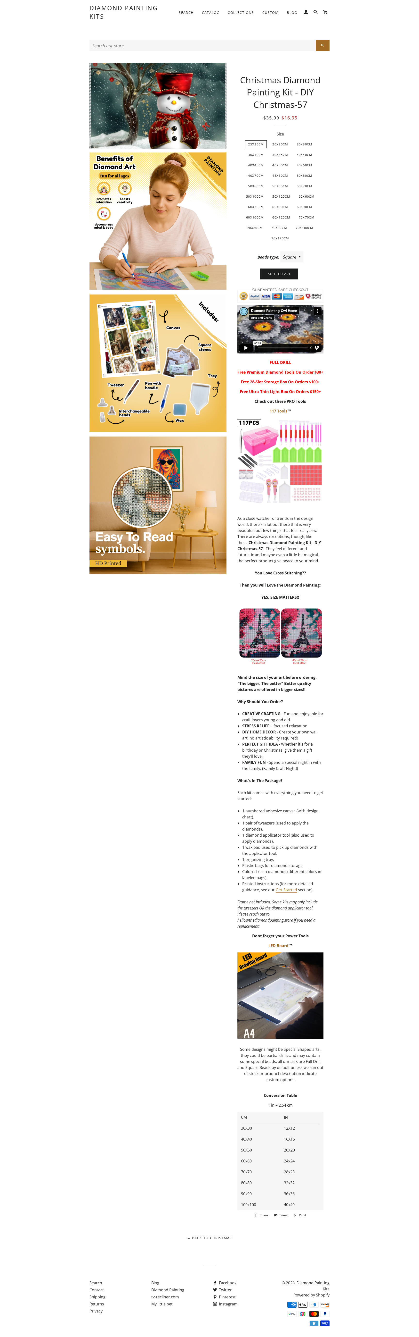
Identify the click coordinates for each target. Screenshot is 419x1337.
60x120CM (281, 217)
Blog (292, 12)
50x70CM (305, 186)
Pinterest (227, 1297)
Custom (270, 12)
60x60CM (306, 196)
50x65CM (280, 186)
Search (186, 12)
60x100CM (255, 217)
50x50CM (305, 175)
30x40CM (256, 154)
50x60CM (256, 186)
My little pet (162, 1304)
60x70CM (256, 207)
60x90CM (305, 207)
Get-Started (286, 889)
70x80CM (255, 228)
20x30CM (280, 144)
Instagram (228, 1304)
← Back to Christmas (209, 1238)
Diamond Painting (167, 1290)
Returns (96, 1304)
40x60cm (305, 165)
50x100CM (255, 196)
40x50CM (280, 165)
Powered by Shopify (311, 1295)
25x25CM (256, 144)
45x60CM (280, 175)
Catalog (211, 12)
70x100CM (304, 228)
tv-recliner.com (165, 1297)
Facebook (227, 1283)
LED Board (278, 945)
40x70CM (256, 175)
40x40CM (305, 154)
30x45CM (280, 154)
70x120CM (280, 238)
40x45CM (256, 165)
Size (280, 134)
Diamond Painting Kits (123, 12)
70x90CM (279, 228)
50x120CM (281, 196)
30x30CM (305, 144)
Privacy (96, 1311)
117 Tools (278, 411)
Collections (241, 12)
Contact (96, 1290)
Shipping (97, 1297)
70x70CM (306, 217)
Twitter (225, 1290)
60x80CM (280, 207)
